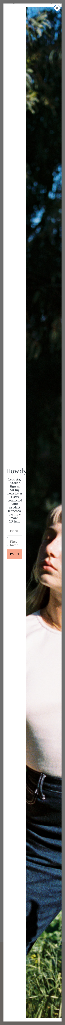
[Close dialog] (57, 8)
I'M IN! (15, 554)
